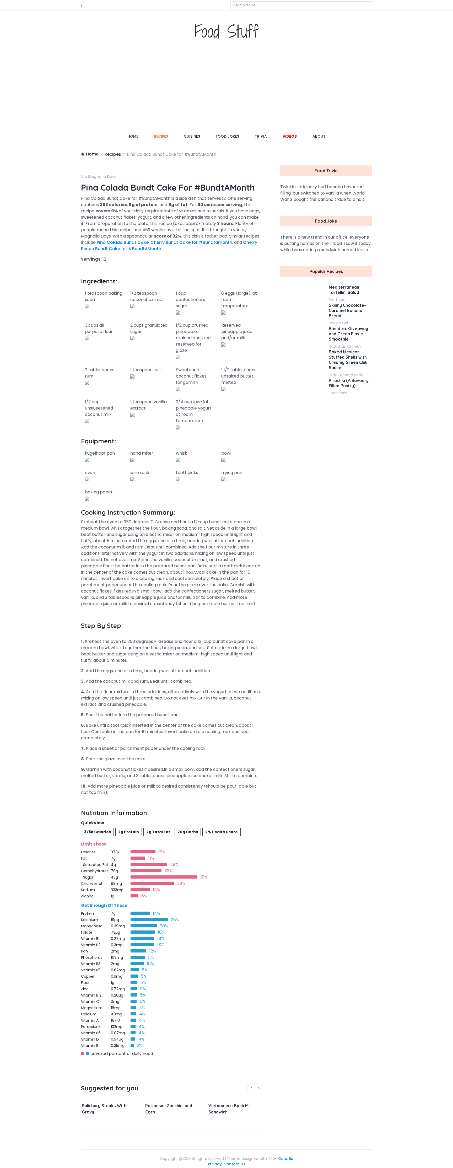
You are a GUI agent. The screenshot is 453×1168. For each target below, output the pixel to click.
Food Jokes (227, 136)
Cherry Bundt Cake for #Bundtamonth (191, 242)
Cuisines (192, 136)
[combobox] (301, 5)
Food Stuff (227, 31)
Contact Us (234, 1164)
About (319, 136)
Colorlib (285, 1158)
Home (136, 136)
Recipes (161, 136)
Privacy (215, 1164)
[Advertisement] (226, 88)
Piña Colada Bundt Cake (123, 242)
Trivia (261, 136)
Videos (290, 136)
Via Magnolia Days (98, 176)
